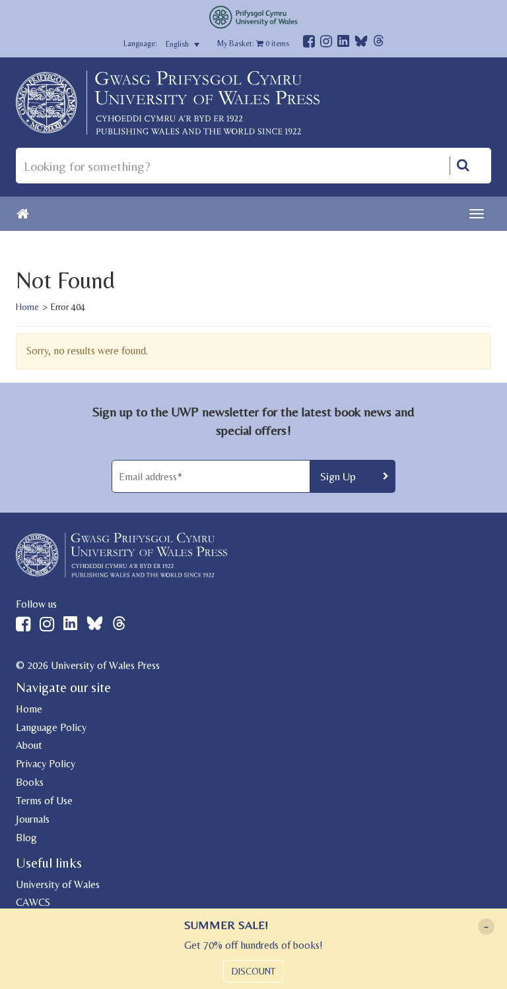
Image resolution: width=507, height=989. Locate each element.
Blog (26, 837)
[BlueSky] (361, 44)
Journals (33, 819)
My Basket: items (253, 43)
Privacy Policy (45, 763)
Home (27, 307)
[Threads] (378, 42)
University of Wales (58, 884)
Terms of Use (44, 800)
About (29, 745)
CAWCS (33, 902)
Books (30, 782)
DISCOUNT (253, 971)
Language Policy (51, 727)
